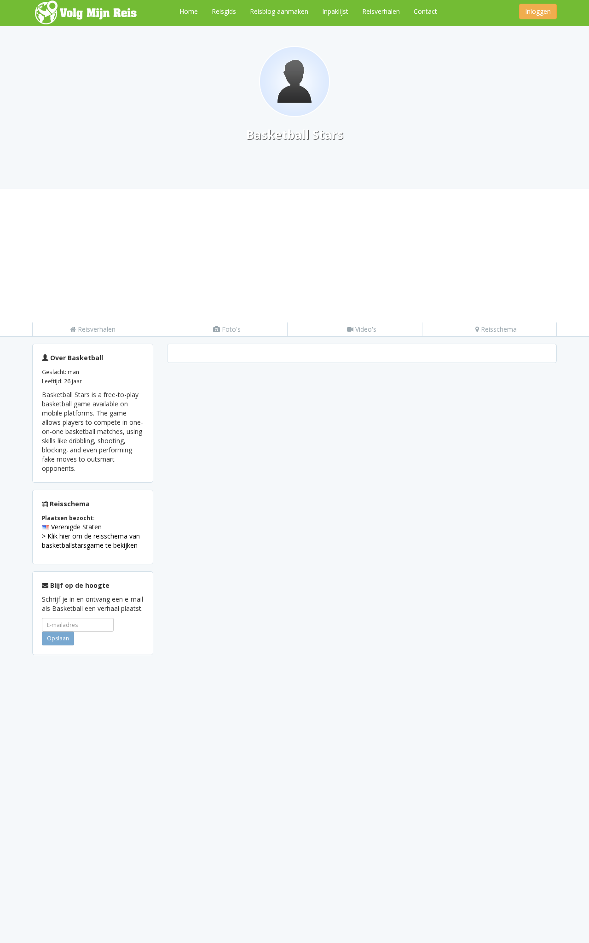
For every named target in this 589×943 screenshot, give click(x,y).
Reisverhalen (381, 11)
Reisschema (498, 329)
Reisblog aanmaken (279, 11)
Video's (364, 329)
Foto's (230, 329)
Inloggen (538, 11)
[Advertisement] (294, 253)
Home (188, 11)
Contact (425, 11)
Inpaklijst (335, 11)
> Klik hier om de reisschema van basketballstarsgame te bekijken (91, 541)
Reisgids (224, 11)
